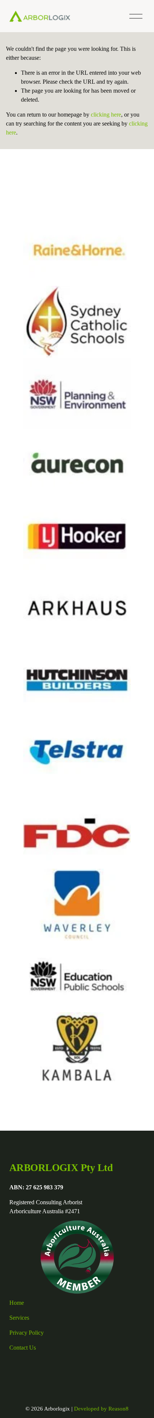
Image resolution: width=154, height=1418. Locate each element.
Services (19, 1317)
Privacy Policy (26, 1332)
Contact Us (22, 1347)
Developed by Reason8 (101, 1409)
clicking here (106, 114)
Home (16, 1303)
